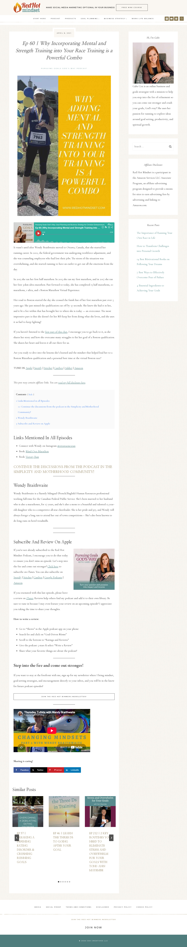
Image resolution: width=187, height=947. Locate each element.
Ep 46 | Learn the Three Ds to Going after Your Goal (63, 841)
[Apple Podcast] (167, 19)
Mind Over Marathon (37, 451)
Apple (29, 368)
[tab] (58, 881)
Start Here (39, 18)
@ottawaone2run (66, 446)
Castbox (58, 368)
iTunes (29, 598)
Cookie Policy (144, 907)
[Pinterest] (176, 19)
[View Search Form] (182, 19)
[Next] (111, 838)
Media (37, 907)
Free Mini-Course (132, 7)
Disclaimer (102, 907)
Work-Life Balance (143, 18)
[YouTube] (171, 19)
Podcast (55, 18)
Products (70, 18)
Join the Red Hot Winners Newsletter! (64, 696)
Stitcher (48, 368)
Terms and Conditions (78, 907)
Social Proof (53, 907)
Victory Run (32, 456)
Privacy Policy (123, 907)
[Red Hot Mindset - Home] (27, 7)
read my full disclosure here (71, 382)
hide (31, 394)
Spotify (38, 368)
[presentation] (27, 811)
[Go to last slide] (17, 838)
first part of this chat (56, 332)
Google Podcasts (53, 577)
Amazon (78, 368)
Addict (68, 368)
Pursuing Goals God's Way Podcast (64, 68)
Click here (53, 566)
